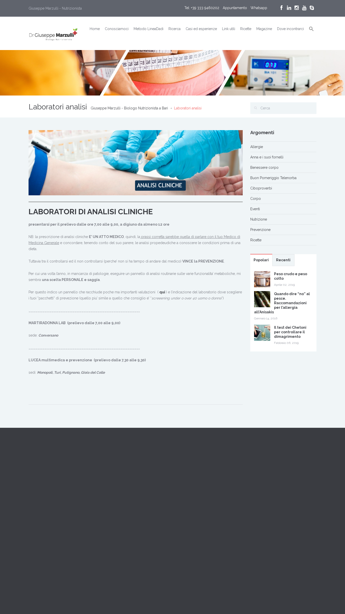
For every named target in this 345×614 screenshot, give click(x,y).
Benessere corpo (264, 168)
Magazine (264, 29)
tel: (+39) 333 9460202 (47, 496)
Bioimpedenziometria (123, 528)
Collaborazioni (115, 481)
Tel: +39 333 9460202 (201, 8)
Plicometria (115, 563)
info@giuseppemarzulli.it (59, 502)
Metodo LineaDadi (148, 29)
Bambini (144, 516)
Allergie (256, 147)
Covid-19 (155, 539)
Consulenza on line (122, 539)
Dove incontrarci (290, 29)
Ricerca (174, 29)
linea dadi (153, 551)
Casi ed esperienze (201, 29)
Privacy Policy (40, 521)
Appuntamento (235, 8)
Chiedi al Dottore (42, 508)
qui (162, 292)
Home (95, 29)
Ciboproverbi (261, 188)
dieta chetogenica (120, 551)
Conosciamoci (117, 29)
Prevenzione (260, 230)
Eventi (255, 209)
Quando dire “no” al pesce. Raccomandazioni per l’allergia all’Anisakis (282, 303)
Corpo (255, 199)
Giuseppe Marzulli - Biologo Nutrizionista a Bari (129, 108)
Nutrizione (258, 219)
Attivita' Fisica (116, 516)
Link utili (228, 29)
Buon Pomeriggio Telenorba (273, 178)
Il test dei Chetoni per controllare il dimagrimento (290, 332)
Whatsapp (259, 8)
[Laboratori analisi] (136, 162)
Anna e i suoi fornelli (266, 157)
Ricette (245, 29)
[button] (311, 29)
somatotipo (143, 563)
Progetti (109, 487)
